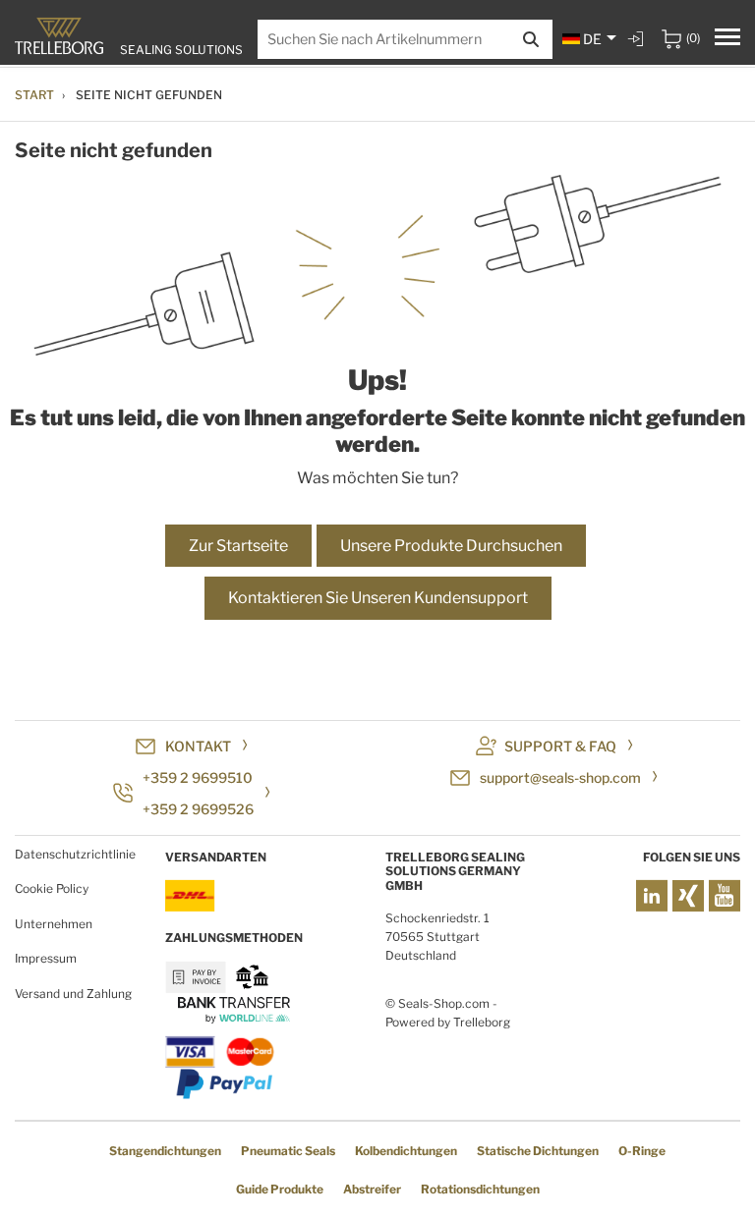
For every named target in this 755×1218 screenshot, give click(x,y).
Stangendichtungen (165, 1150)
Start (34, 94)
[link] (638, 38)
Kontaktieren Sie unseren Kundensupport (378, 597)
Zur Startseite (238, 545)
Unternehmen (53, 923)
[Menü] (727, 39)
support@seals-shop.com (560, 777)
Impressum (46, 958)
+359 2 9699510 (198, 777)
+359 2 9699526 (198, 809)
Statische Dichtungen (538, 1150)
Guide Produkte (279, 1189)
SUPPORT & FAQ (560, 746)
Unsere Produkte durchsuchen (451, 545)
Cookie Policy (51, 888)
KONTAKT (198, 746)
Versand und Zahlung (73, 993)
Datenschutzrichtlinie (75, 854)
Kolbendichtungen (406, 1150)
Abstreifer (372, 1189)
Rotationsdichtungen (480, 1189)
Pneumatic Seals (288, 1150)
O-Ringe (642, 1150)
